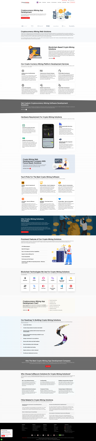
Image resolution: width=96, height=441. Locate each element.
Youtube (56, 435)
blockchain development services (36, 375)
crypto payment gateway (44, 76)
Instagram (50, 435)
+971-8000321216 (68, 429)
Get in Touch (51, 58)
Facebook (34, 435)
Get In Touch (23, 109)
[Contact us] (1, 439)
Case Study (59, 2)
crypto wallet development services (66, 75)
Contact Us (73, 2)
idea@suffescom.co (69, 430)
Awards (55, 430)
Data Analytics (35, 429)
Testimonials (64, 2)
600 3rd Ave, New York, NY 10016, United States (70, 432)
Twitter (45, 435)
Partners (23, 429)
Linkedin (40, 435)
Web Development (36, 430)
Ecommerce (45, 430)
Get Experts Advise (26, 168)
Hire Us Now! (48, 366)
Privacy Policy (58, 439)
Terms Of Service (54, 439)
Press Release (56, 431)
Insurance (44, 429)
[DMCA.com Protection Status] (61, 435)
